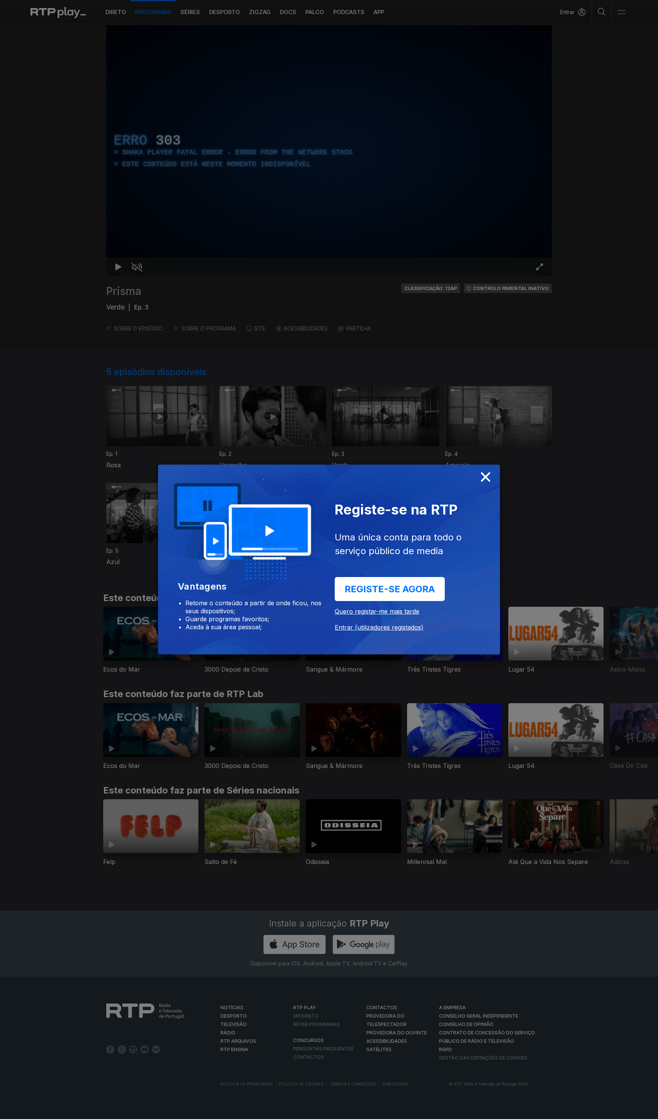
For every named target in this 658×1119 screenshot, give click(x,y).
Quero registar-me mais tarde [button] (377, 611)
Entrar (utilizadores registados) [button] (379, 627)
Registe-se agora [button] (390, 589)
